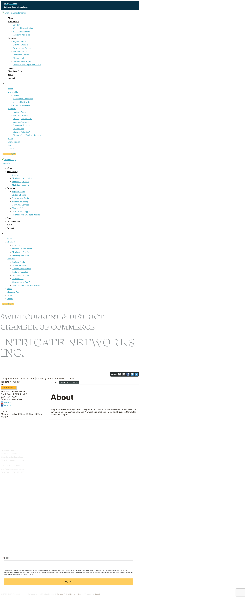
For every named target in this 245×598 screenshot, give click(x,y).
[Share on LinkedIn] (136, 374)
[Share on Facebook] (128, 374)
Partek (97, 594)
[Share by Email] (123, 374)
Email (6, 558)
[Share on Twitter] (132, 374)
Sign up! (68, 582)
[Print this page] (119, 374)
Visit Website (9, 388)
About (54, 382)
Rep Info (65, 382)
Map (75, 382)
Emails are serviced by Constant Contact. (21, 574)
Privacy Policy (63, 594)
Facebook (8, 405)
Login (80, 594)
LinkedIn (7, 402)
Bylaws (73, 594)
